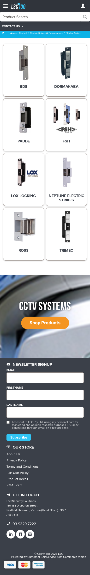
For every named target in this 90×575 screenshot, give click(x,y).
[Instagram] (30, 534)
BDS (23, 86)
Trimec (66, 250)
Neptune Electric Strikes (66, 198)
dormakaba (66, 86)
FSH (66, 141)
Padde (24, 141)
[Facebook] (20, 534)
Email (10, 370)
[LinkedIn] (10, 534)
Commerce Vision (74, 557)
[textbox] (40, 16)
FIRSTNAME (14, 387)
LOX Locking (23, 196)
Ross (23, 250)
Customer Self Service (41, 557)
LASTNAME (14, 405)
